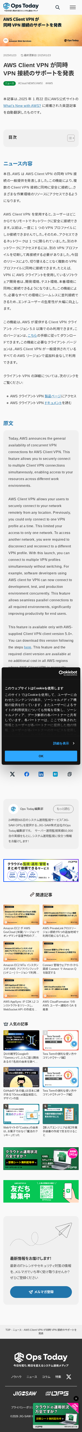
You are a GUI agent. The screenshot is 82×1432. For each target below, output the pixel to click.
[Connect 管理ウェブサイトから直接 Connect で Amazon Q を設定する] (61, 958)
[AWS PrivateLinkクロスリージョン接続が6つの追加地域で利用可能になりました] (61, 921)
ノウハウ (16, 1377)
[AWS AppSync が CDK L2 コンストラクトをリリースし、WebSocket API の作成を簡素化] (21, 994)
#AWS (49, 83)
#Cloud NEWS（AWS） (30, 83)
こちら (32, 335)
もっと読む (63, 808)
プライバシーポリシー (23, 1407)
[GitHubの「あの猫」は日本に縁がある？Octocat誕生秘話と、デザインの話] (21, 1084)
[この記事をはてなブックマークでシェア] (55, 774)
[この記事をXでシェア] (12, 774)
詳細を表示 (61, 743)
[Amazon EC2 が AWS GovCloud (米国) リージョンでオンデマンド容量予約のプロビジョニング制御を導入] (21, 921)
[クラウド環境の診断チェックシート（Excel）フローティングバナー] (56, 1416)
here (27, 647)
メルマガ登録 (44, 1292)
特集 (58, 1377)
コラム (46, 1377)
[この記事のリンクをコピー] (69, 774)
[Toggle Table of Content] (69, 138)
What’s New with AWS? (22, 106)
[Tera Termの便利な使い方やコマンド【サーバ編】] (61, 1047)
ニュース (9, 83)
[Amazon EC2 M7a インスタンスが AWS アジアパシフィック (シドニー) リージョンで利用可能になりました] (21, 958)
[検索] (57, 7)
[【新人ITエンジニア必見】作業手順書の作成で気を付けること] (61, 1120)
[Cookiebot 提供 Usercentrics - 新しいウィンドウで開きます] (59, 673)
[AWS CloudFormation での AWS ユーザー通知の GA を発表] (61, 994)
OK (41, 756)
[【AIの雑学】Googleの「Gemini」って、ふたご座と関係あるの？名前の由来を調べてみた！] (21, 1047)
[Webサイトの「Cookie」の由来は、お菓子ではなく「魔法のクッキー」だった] (21, 1120)
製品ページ (53, 396)
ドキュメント (53, 403)
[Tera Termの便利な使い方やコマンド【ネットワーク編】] (61, 1084)
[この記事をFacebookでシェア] (26, 774)
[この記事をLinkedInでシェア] (41, 774)
